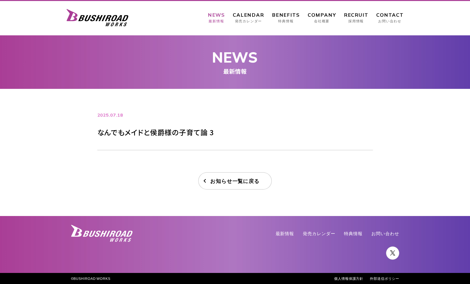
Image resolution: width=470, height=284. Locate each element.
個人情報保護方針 (348, 278)
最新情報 (285, 233)
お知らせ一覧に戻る (235, 181)
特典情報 (353, 233)
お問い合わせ (385, 233)
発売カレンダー (319, 233)
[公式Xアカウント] (392, 253)
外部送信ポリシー (384, 278)
